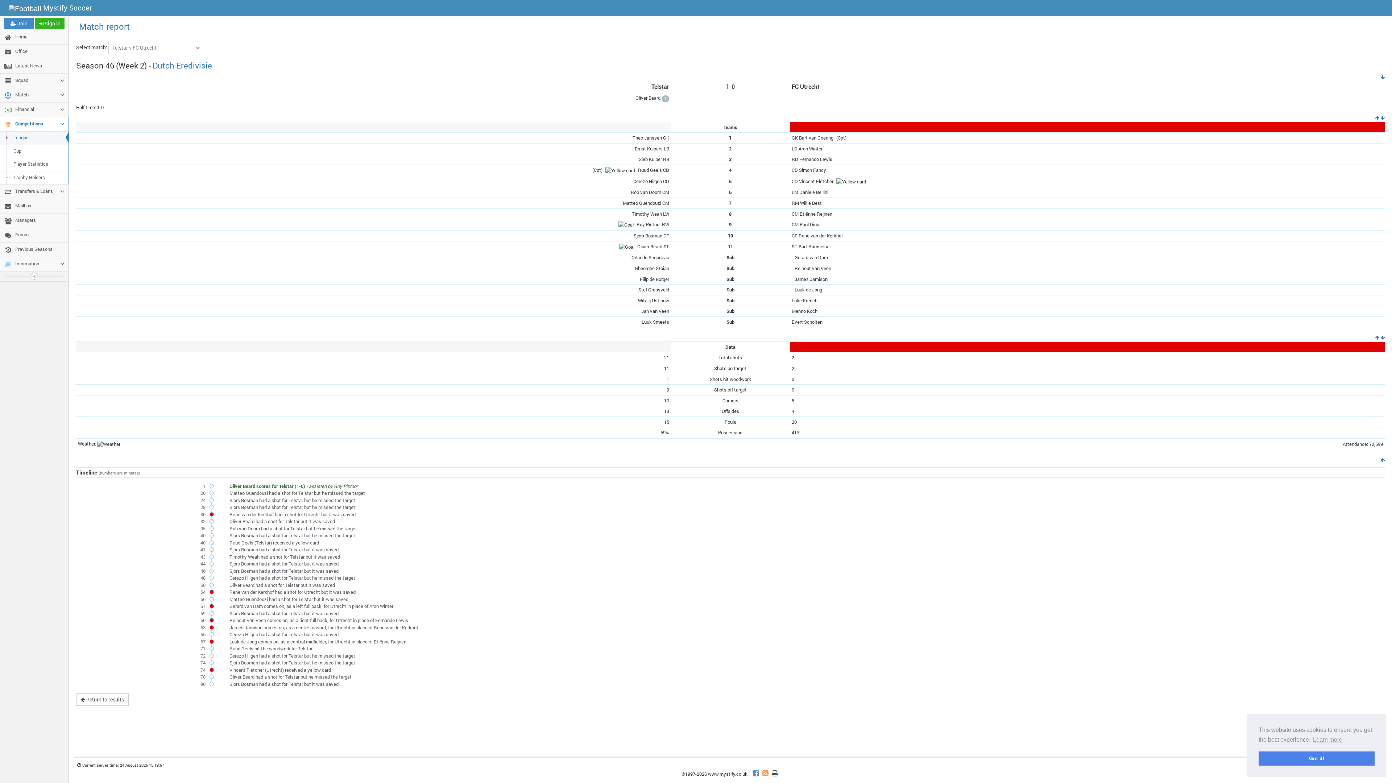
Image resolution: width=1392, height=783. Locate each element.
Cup (17, 151)
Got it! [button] (1317, 758)
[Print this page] (775, 774)
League (21, 137)
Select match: (91, 47)
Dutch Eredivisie (182, 65)
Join (22, 23)
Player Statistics (30, 164)
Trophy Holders (29, 177)
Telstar (660, 86)
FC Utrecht (806, 86)
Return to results (104, 699)
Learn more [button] (1327, 740)
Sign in (52, 23)
